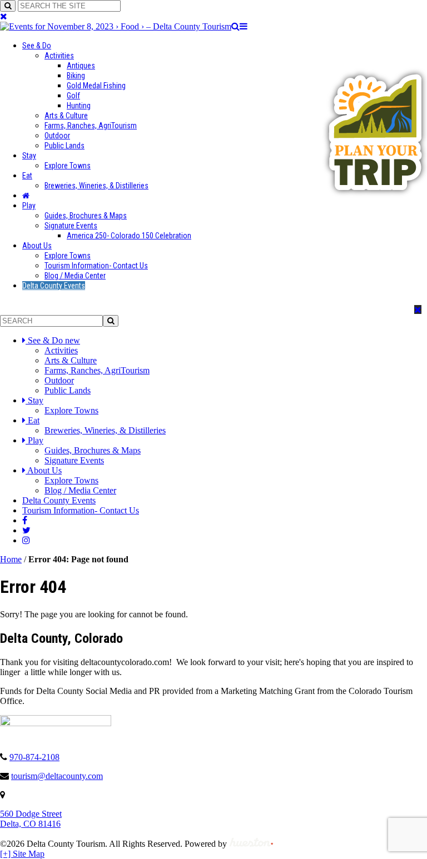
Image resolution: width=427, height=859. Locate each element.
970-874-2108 (34, 757)
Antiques (81, 65)
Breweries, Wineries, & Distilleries (96, 185)
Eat (27, 175)
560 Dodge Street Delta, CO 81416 (31, 818)
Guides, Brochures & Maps (85, 215)
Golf (73, 95)
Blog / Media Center (75, 275)
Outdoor (57, 135)
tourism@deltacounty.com (57, 776)
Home (11, 559)
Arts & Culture (66, 115)
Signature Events (70, 225)
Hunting (79, 105)
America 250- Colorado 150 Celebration (129, 235)
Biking (76, 75)
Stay (29, 155)
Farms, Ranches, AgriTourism (90, 125)
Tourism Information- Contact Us (96, 265)
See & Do (36, 45)
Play (29, 205)
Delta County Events (53, 285)
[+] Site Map (22, 853)
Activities (59, 55)
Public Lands (64, 145)
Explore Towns (67, 165)
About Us (37, 245)
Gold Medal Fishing (96, 85)
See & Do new (54, 340)
